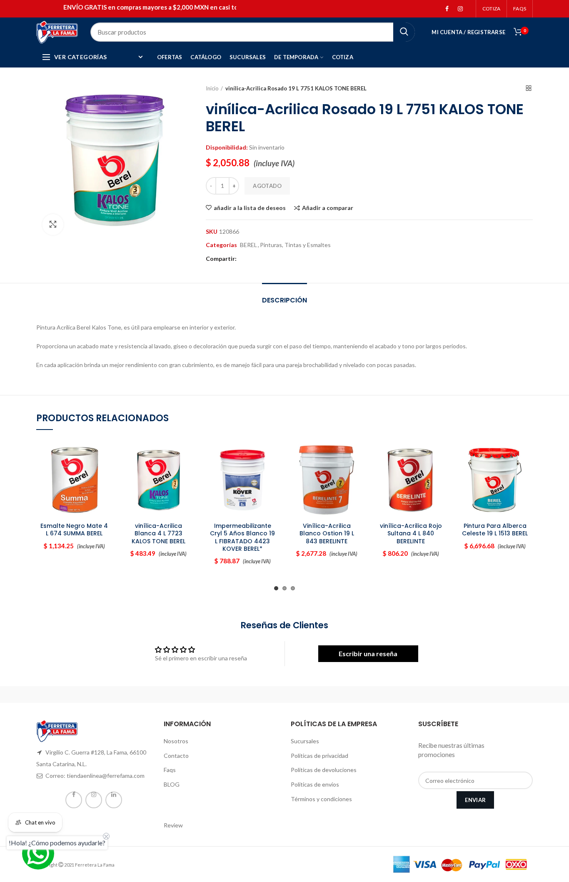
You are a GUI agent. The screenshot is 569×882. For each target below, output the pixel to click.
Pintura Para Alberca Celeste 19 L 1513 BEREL (495, 529)
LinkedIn (113, 800)
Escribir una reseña (368, 653)
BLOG (172, 784)
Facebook (447, 8)
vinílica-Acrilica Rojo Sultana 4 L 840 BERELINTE (411, 533)
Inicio (212, 88)
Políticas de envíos (315, 784)
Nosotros (176, 741)
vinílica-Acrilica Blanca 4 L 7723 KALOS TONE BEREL (158, 533)
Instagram (460, 8)
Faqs (170, 769)
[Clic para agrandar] (52, 224)
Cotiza (491, 8)
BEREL (248, 245)
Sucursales (305, 741)
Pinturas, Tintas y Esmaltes (295, 245)
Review (173, 825)
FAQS (519, 8)
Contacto (176, 755)
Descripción (284, 300)
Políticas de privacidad (319, 755)
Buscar (404, 32)
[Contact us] (38, 853)
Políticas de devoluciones (324, 769)
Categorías (221, 245)
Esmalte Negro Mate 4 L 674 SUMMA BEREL (74, 529)
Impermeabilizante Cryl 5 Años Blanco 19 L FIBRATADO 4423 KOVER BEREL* (242, 537)
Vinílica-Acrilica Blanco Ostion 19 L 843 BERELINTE (326, 533)
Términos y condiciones (321, 798)
